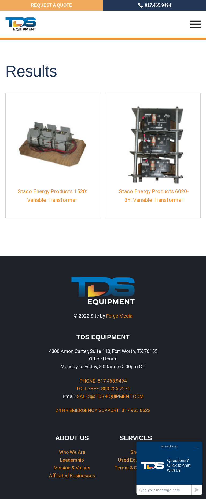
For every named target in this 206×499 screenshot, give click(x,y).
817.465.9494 (158, 5)
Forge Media (119, 316)
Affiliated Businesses (72, 475)
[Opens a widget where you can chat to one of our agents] (169, 468)
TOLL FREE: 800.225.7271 (103, 388)
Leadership (72, 460)
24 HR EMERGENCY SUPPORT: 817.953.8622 (103, 410)
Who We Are (72, 452)
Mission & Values (72, 468)
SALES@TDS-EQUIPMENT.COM (110, 396)
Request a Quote (51, 5)
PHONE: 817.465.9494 (103, 381)
